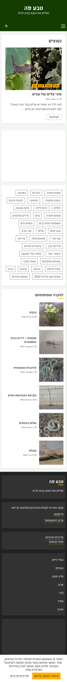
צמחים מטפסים (51, 261)
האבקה (22, 193)
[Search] (6, 26)
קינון (10, 269)
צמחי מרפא (54, 269)
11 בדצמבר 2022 (52, 99)
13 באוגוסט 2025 (27, 400)
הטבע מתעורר (52, 200)
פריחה (21, 238)
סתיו (60, 601)
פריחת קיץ (54, 246)
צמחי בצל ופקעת (31, 254)
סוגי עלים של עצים (47, 94)
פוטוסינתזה (38, 238)
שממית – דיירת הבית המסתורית (23, 340)
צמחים (59, 568)
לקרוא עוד (54, 117)
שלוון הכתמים (27, 423)
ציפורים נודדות (32, 246)
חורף (60, 609)
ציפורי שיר (54, 254)
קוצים (23, 269)
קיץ (34, 86)
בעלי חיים (57, 560)
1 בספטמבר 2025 (27, 372)
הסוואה (33, 200)
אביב (56, 86)
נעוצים (48, 86)
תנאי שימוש (56, 542)
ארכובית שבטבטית (25, 368)
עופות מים (26, 223)
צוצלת (32, 451)
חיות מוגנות (22, 208)
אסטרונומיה (54, 193)
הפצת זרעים (16, 200)
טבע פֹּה (33, 8)
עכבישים (55, 231)
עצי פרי (56, 238)
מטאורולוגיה (53, 216)
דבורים (36, 193)
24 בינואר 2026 (27, 317)
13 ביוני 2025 (28, 455)
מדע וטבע (57, 576)
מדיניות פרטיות (54, 537)
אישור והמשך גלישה (46, 676)
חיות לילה (41, 208)
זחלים (57, 208)
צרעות (37, 269)
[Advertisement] (33, 156)
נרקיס (32, 312)
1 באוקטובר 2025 (27, 347)
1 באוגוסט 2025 (27, 427)
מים (37, 216)
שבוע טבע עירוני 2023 (47, 277)
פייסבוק (58, 514)
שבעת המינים (20, 277)
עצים (41, 86)
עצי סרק (26, 231)
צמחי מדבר (29, 261)
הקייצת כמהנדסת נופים (22, 395)
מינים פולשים (21, 216)
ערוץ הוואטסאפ (54, 520)
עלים (41, 231)
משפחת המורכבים (50, 223)
